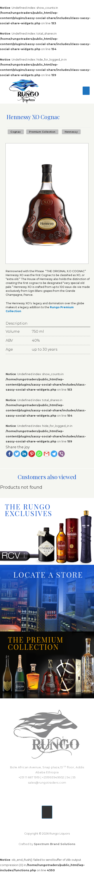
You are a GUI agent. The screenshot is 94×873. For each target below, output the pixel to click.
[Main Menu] (86, 91)
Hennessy (71, 131)
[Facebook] (9, 453)
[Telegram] (54, 453)
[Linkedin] (24, 453)
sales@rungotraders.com (47, 782)
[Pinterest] (31, 453)
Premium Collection (42, 131)
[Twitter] (17, 453)
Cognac (15, 131)
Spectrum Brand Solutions (54, 844)
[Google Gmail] (46, 453)
